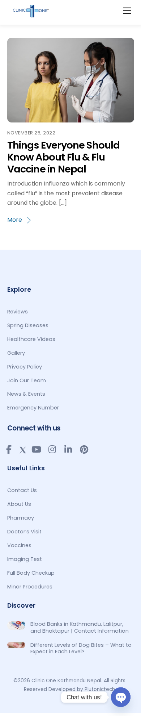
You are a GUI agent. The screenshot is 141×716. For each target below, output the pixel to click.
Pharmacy (20, 517)
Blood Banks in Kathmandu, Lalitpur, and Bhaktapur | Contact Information (79, 627)
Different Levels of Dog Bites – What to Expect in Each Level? (81, 648)
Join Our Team (26, 380)
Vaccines (19, 545)
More (14, 220)
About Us (19, 504)
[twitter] (23, 448)
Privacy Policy (24, 366)
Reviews (17, 311)
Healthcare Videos (31, 339)
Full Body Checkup (31, 572)
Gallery (16, 353)
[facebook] (9, 449)
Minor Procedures (29, 586)
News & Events (26, 393)
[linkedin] (68, 449)
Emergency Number (33, 407)
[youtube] (36, 449)
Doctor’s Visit (24, 531)
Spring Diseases (27, 325)
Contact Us (22, 490)
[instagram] (52, 449)
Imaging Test (24, 559)
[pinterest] (84, 449)
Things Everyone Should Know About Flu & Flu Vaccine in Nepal (63, 157)
